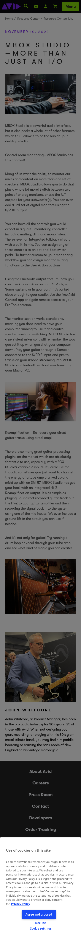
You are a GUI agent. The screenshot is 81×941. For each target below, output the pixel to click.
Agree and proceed (38, 914)
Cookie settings (40, 928)
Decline (40, 923)
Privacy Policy (20, 904)
